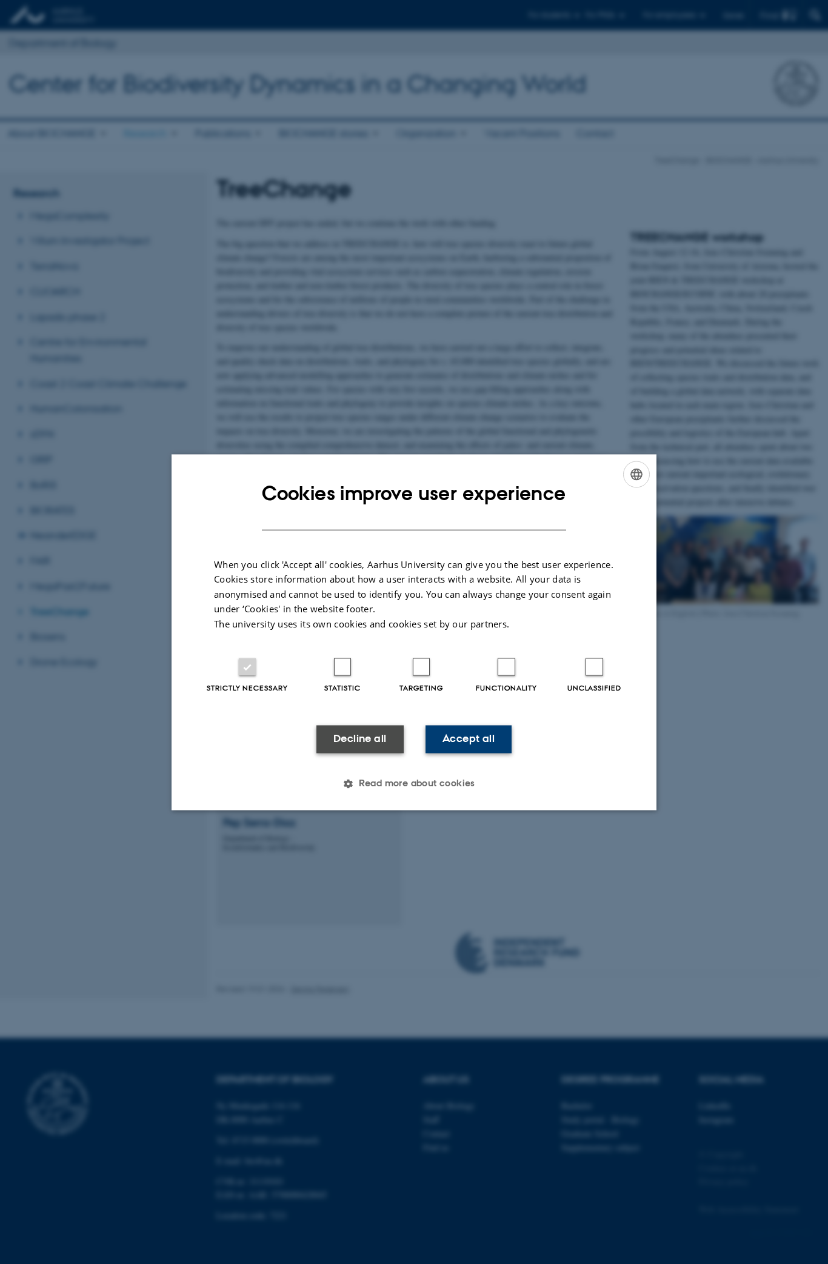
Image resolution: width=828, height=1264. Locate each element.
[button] (414, 783)
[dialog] (414, 632)
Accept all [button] (468, 739)
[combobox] (636, 474)
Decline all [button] (359, 739)
